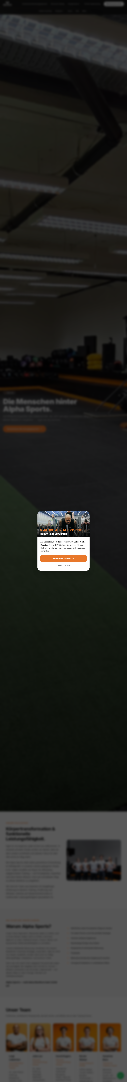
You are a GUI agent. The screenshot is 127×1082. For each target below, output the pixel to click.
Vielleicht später (63, 565)
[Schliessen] (85, 515)
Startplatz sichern (62, 558)
